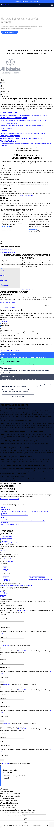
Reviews (5, 570)
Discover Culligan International (9, 499)
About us (5, 566)
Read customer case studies (7, 252)
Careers (5, 567)
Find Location (48, 5)
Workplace (8, 543)
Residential (3, 543)
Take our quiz (7, 781)
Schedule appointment (6, 538)
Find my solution (6, 37)
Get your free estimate (8, 307)
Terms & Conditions (5, 589)
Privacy (20, 589)
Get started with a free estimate (10, 350)
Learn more (3, 322)
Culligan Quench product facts (37, 577)
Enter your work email (14, 815)
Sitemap (24, 589)
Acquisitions (6, 569)
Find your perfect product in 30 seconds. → (30, 1)
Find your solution (27, 152)
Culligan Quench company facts (37, 576)
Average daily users (5, 325)
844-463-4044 (4, 539)
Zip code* (2, 605)
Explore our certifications (7, 302)
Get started (3, 550)
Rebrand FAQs (6, 579)
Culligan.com (5, 645)
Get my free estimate (8, 32)
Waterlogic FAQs (7, 580)
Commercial (14, 543)
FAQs (4, 577)
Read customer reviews (6, 249)
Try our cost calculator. (27, 195)
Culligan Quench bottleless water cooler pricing (41, 579)
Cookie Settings (14, 589)
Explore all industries (27, 289)
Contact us (6, 576)
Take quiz (17, 396)
